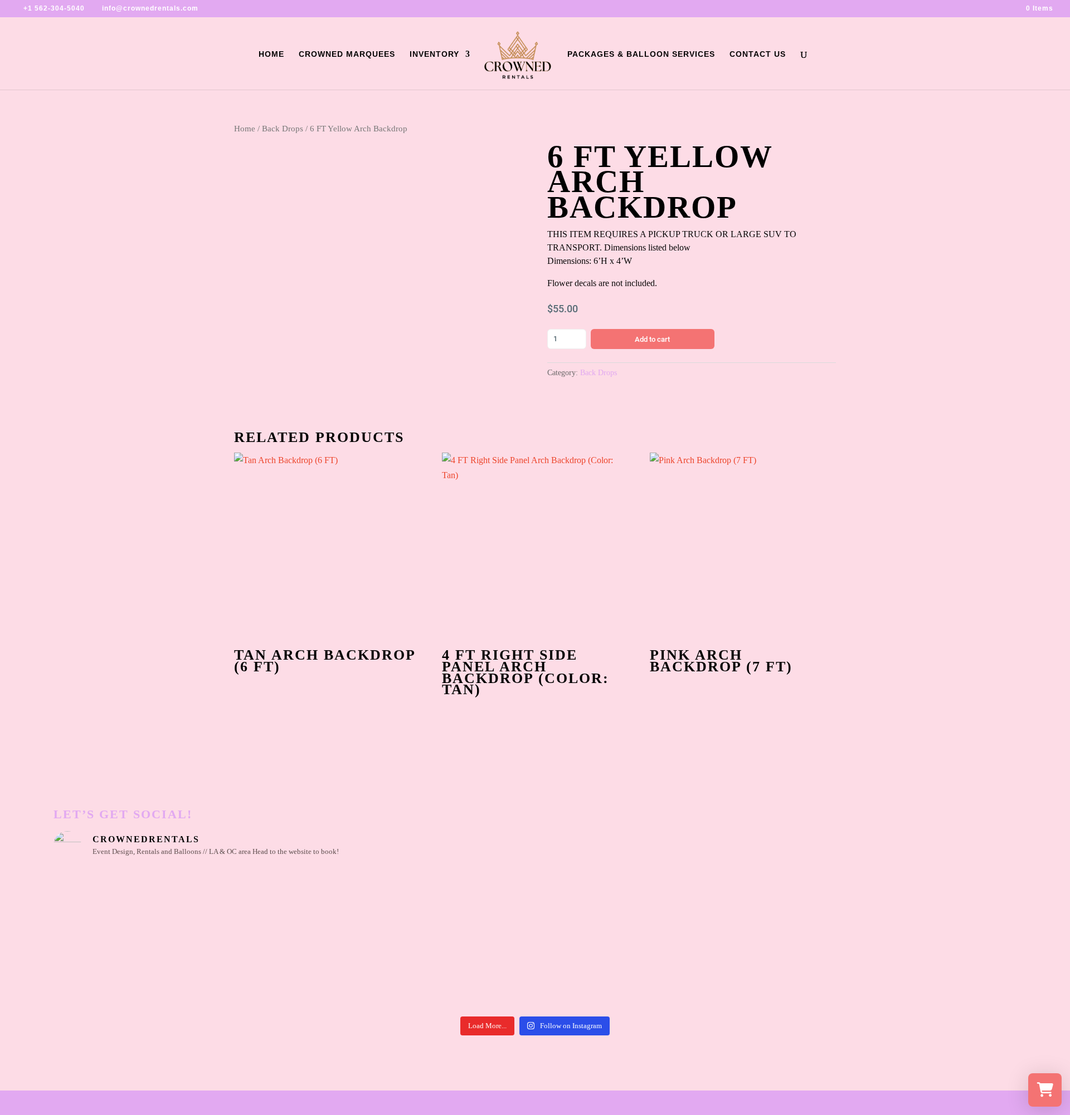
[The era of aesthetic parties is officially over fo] (354, 974)
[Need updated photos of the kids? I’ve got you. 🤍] (836, 905)
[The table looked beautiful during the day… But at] (595, 974)
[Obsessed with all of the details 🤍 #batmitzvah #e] (113, 905)
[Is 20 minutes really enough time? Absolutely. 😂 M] (716, 905)
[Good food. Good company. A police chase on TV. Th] (836, 974)
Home (271, 54)
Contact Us (757, 54)
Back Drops (282, 128)
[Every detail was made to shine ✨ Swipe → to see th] (233, 905)
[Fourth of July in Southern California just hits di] (475, 974)
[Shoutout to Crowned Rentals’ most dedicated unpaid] (233, 974)
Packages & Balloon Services (641, 54)
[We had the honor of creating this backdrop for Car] (716, 974)
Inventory (434, 54)
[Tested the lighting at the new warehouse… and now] (113, 974)
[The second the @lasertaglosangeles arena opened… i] (957, 905)
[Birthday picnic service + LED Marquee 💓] (595, 905)
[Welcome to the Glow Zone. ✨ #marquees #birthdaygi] (354, 905)
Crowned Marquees (347, 54)
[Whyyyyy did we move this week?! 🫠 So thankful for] (475, 905)
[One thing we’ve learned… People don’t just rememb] (957, 974)
